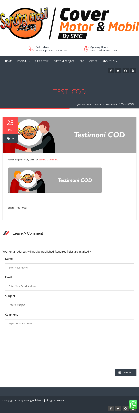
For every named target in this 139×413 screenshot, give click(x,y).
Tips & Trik (41, 61)
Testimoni (111, 104)
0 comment (52, 159)
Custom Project (64, 61)
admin (42, 159)
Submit (128, 372)
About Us (109, 61)
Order (93, 61)
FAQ (82, 61)
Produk (22, 61)
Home (8, 61)
